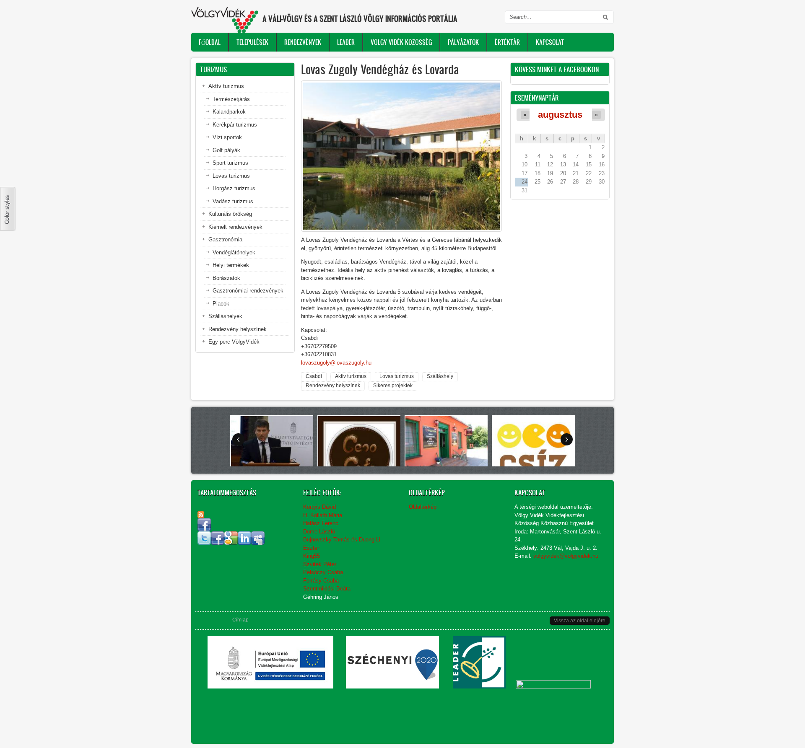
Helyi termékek (231, 265)
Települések (252, 42)
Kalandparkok (229, 112)
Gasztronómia (225, 239)
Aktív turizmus (350, 376)
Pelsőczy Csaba (323, 572)
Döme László (319, 531)
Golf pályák (226, 150)
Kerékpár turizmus (235, 125)
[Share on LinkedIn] (244, 543)
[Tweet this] (204, 543)
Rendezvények (302, 42)
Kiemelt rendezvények (235, 227)
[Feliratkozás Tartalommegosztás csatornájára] (200, 514)
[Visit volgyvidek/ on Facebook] (204, 529)
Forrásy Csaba (321, 580)
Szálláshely (440, 376)
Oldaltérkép (422, 507)
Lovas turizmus (396, 376)
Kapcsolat (550, 42)
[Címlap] (224, 20)
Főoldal (210, 42)
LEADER (346, 42)
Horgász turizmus (234, 188)
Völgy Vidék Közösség (401, 42)
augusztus (560, 114)
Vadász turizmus (233, 201)
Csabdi (314, 376)
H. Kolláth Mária (322, 515)
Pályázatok (463, 42)
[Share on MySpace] (258, 543)
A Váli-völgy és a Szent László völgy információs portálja (359, 18)
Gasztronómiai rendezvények (248, 290)
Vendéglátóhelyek (234, 252)
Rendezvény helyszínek (333, 385)
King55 (311, 556)
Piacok (221, 303)
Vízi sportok (227, 137)
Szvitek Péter (319, 564)
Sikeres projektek (393, 385)
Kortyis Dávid (319, 507)
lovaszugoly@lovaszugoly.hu (336, 363)
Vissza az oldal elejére (579, 621)
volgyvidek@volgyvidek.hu (565, 556)
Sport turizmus (230, 163)
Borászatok (226, 278)
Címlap (240, 620)
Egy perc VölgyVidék (234, 342)
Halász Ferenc (320, 523)
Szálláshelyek (225, 316)
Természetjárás (231, 99)
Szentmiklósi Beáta (327, 588)
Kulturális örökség (230, 214)
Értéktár (507, 42)
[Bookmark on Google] (231, 543)
